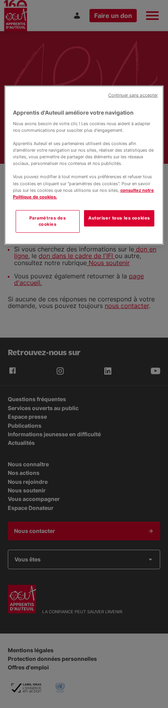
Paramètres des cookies (47, 221)
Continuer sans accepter (133, 95)
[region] (84, 164)
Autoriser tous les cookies (119, 218)
